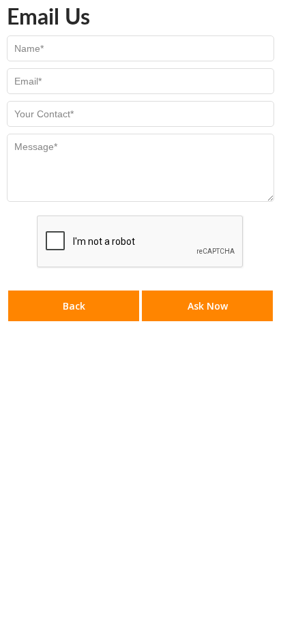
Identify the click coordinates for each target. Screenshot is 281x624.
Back (74, 305)
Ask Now (208, 305)
